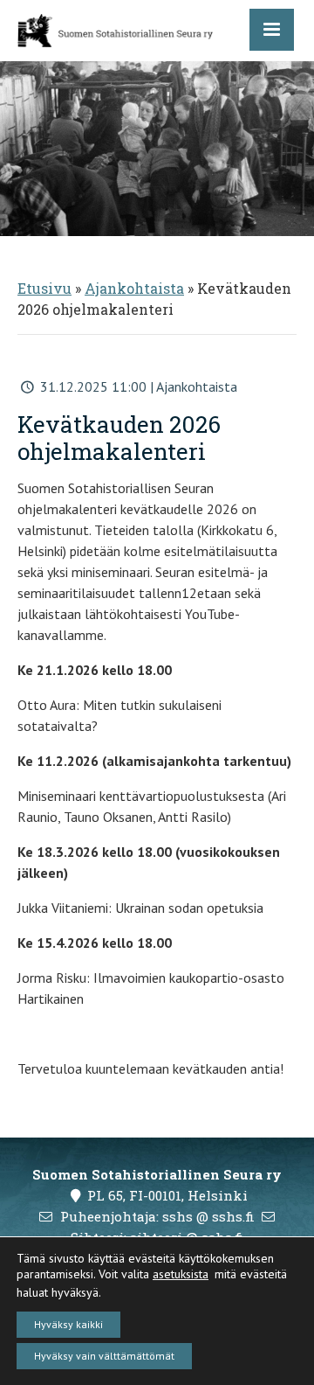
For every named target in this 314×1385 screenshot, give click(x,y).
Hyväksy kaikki (68, 1324)
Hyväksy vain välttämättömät (104, 1355)
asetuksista (180, 1274)
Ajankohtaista (134, 288)
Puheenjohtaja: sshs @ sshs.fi (157, 1216)
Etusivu (44, 288)
